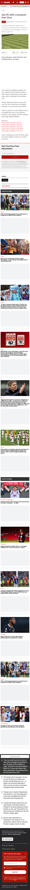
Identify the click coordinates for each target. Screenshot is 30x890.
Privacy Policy (21, 878)
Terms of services (21, 161)
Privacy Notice (22, 163)
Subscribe (22, 2)
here (20, 137)
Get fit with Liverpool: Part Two (12, 131)
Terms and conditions (8, 845)
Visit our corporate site (14, 834)
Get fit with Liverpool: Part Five (12, 125)
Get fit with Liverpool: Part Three (12, 129)
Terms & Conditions (13, 879)
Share (5, 52)
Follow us (17, 52)
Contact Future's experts (8, 849)
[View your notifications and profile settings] (13, 2)
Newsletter (25, 52)
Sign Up (15, 872)
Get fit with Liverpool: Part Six (11, 123)
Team (3, 10)
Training (4, 180)
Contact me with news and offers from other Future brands (15, 867)
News (3, 22)
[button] (2, 2)
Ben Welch (11, 21)
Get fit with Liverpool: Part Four (12, 127)
